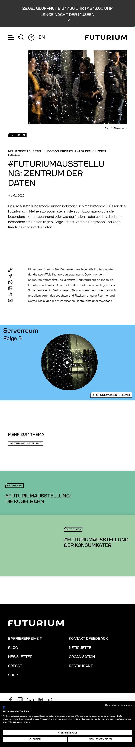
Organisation (82, 657)
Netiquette (80, 648)
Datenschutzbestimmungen (118, 705)
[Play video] (67, 362)
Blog (13, 648)
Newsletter (20, 657)
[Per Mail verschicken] (10, 300)
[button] (67, 13)
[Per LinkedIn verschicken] (10, 288)
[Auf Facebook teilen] (10, 276)
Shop (13, 675)
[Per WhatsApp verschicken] (10, 282)
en (42, 37)
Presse (15, 666)
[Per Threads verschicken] (10, 294)
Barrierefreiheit (25, 638)
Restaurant (81, 666)
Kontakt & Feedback (88, 638)
